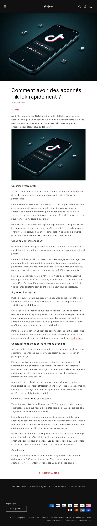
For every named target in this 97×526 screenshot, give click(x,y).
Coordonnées (71, 520)
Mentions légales (84, 520)
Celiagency (21, 518)
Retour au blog (50, 473)
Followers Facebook (58, 486)
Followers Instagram (37, 486)
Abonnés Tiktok (19, 486)
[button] (5, 6)
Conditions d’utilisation (82, 517)
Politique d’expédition (55, 520)
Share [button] (16, 110)
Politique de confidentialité (38, 517)
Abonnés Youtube (77, 486)
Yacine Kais (76, 338)
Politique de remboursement (60, 517)
